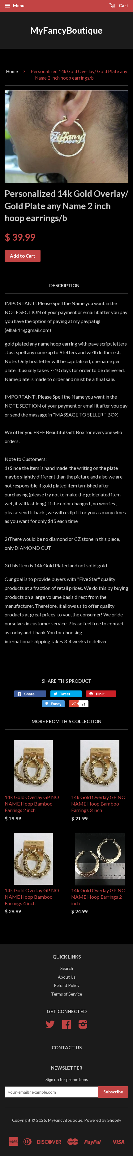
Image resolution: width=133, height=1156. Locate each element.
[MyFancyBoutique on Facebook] (66, 1026)
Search (66, 968)
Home (12, 71)
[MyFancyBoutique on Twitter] (50, 1026)
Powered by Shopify (102, 1120)
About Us (66, 977)
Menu (18, 5)
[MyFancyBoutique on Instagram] (83, 1026)
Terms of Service (66, 994)
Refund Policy (66, 985)
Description (64, 285)
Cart (123, 5)
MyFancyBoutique (66, 30)
